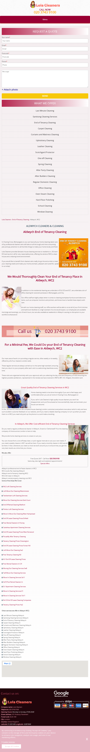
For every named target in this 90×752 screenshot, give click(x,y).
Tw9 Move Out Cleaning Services (14, 573)
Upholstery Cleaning (45, 140)
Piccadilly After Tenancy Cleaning (14, 536)
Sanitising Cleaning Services (45, 116)
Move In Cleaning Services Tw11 (14, 596)
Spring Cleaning (45, 164)
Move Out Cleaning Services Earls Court (16, 500)
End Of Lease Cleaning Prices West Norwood (18, 532)
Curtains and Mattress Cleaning (45, 134)
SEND (45, 96)
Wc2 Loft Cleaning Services (12, 486)
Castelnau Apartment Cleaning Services (16, 527)
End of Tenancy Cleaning (45, 122)
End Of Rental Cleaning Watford (14, 505)
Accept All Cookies (12, 746)
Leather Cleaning (45, 146)
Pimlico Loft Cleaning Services (13, 509)
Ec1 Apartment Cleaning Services (14, 586)
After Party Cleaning (45, 170)
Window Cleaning (45, 211)
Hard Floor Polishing (45, 200)
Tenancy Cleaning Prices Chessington (16, 541)
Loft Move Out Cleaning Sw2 (13, 550)
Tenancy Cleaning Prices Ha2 (13, 605)
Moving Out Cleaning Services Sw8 (15, 568)
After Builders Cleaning (45, 176)
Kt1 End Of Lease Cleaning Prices (14, 559)
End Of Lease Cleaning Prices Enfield (15, 518)
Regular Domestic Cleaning (45, 182)
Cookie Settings (9, 742)
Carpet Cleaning (45, 128)
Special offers (45, 463)
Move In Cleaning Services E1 (13, 591)
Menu (45, 19)
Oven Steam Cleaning (45, 194)
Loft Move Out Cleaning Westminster (16, 491)
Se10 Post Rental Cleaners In (13, 582)
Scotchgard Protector (44, 152)
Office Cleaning (45, 188)
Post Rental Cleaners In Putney (14, 523)
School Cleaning (45, 206)
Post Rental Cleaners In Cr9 (12, 564)
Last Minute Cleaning (45, 110)
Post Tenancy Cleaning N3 (12, 555)
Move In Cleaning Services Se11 (14, 577)
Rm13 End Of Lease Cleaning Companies (17, 600)
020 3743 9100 (45, 12)
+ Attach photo (10, 89)
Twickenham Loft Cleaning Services (15, 496)
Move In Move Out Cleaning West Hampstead (19, 514)
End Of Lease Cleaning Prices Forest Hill (16, 546)
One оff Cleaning (45, 158)
